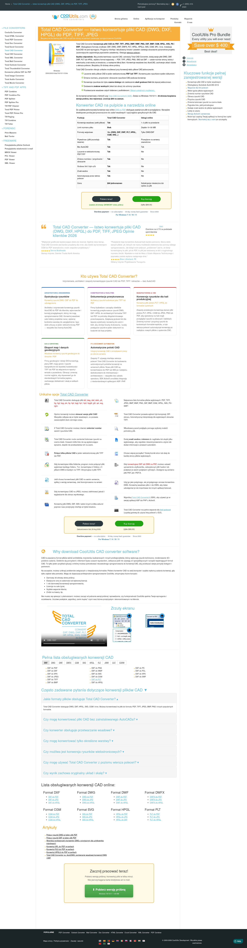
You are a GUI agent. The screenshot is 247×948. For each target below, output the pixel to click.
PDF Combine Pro (12, 95)
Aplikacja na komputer (155, 19)
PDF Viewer (10, 159)
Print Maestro (10, 132)
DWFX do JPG (156, 799)
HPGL (92, 662)
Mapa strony (48, 941)
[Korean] (144, 941)
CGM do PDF (53, 814)
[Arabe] (104, 944)
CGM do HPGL (54, 819)
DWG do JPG (87, 799)
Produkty (174, 19)
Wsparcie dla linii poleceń (198, 87)
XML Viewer (10, 163)
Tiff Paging (9, 116)
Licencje (190, 58)
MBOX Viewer (10, 152)
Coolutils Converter (13, 32)
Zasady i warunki (77, 941)
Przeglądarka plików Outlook (17, 145)
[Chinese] (100, 944)
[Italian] (122, 941)
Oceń (161, 226)
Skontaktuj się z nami (207, 119)
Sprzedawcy (192, 64)
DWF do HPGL (122, 802)
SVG (84, 662)
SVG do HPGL (88, 819)
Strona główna (121, 19)
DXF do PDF (53, 796)
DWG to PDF (120, 109)
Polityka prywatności (61, 941)
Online (136, 19)
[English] (100, 941)
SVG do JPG (87, 816)
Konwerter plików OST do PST (18, 72)
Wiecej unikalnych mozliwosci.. (142, 90)
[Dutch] (118, 941)
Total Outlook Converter (15, 64)
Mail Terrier (9, 136)
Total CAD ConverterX (141, 497)
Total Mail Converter (13, 61)
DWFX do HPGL (156, 802)
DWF (61, 662)
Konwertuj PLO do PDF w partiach (60, 849)
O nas (189, 22)
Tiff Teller (9, 124)
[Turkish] (135, 941)
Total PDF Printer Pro (14, 113)
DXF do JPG (53, 799)
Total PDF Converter (13, 39)
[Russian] (126, 941)
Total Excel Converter (14, 46)
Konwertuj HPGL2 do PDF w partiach (61, 852)
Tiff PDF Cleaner (12, 106)
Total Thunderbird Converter (17, 68)
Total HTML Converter (14, 36)
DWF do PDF (121, 796)
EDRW (121, 662)
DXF (45, 662)
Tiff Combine (10, 120)
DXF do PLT (96, 679)
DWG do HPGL (88, 802)
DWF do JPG (121, 799)
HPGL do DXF (121, 819)
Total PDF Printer (12, 109)
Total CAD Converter (14, 50)
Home (7, 4)
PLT (99, 662)
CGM (77, 662)
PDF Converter (64, 932)
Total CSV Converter (13, 54)
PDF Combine (11, 91)
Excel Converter (131, 932)
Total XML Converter (14, 57)
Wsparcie (188, 19)
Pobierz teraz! (106, 199)
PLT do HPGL (155, 819)
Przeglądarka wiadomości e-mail (19, 148)
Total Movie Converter (14, 83)
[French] (131, 941)
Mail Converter (91, 932)
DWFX (68, 662)
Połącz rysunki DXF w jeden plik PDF (61, 837)
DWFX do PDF (156, 796)
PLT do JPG (155, 816)
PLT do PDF (155, 814)
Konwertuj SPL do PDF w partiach (60, 846)
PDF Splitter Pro (12, 102)
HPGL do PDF (122, 814)
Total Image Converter (14, 75)
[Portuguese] (109, 941)
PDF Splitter (10, 98)
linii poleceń (165, 509)
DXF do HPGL (54, 802)
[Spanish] (104, 941)
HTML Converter (117, 932)
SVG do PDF (87, 814)
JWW (107, 662)
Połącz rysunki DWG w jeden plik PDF (61, 835)
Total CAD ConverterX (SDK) (120, 96)
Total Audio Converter (14, 79)
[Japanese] (109, 944)
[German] (113, 941)
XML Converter (143, 932)
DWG (53, 662)
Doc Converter (104, 932)
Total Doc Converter (13, 43)
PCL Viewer (10, 156)
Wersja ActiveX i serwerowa (199, 113)
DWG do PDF (87, 796)
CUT (114, 662)
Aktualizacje (191, 61)
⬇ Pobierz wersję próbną (108, 891)
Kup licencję (146, 199)
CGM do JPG (53, 816)
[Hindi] (139, 941)
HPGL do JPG (121, 816)
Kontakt (177, 22)
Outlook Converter (78, 932)
